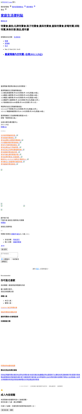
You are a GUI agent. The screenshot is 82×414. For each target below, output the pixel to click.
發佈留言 (4, 261)
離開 (11, 410)
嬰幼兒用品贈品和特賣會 (30, 379)
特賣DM (4, 127)
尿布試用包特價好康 (22, 375)
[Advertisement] (13, 70)
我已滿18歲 (5, 410)
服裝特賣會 (17, 242)
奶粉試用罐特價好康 (8, 375)
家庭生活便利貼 (12, 15)
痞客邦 (13, 234)
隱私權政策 (52, 386)
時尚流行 (16, 239)
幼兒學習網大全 (42, 377)
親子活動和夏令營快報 (28, 377)
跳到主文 (4, 21)
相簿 (6, 41)
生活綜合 (17, 37)
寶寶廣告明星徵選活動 (12, 377)
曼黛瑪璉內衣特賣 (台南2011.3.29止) (24, 54)
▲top (2, 245)
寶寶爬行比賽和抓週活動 (56, 375)
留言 (18, 234)
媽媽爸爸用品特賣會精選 (13, 379)
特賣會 (3, 223)
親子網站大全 (65, 377)
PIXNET (26, 386)
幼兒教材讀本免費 (54, 377)
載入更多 (4, 249)
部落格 (7, 43)
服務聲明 (60, 386)
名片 (6, 46)
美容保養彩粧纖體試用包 (39, 375)
